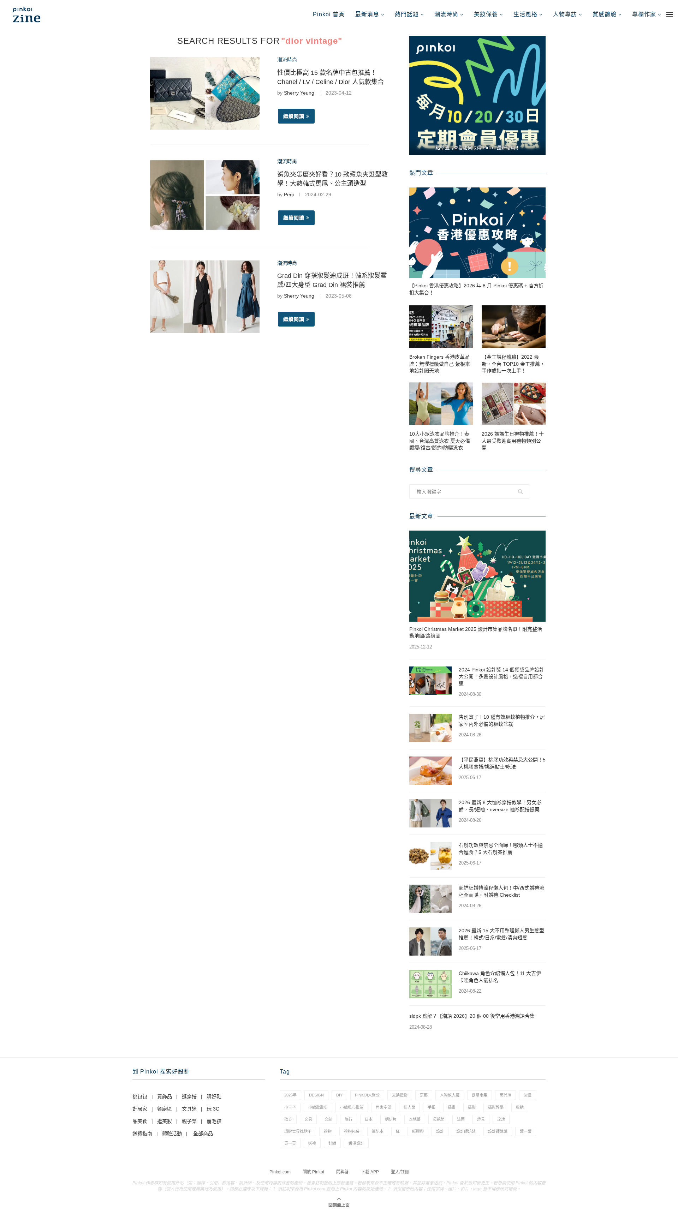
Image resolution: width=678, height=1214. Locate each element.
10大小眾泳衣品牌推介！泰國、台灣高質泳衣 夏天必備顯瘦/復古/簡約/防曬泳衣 (439, 440)
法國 (461, 1119)
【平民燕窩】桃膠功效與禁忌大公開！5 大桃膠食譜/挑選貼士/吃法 (502, 763)
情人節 (409, 1107)
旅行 (348, 1119)
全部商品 (203, 1133)
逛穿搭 (189, 1096)
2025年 (290, 1095)
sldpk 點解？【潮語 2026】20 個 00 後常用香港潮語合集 (472, 1016)
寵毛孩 (214, 1121)
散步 (288, 1119)
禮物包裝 (351, 1131)
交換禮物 (400, 1095)
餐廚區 (164, 1109)
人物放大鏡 (449, 1095)
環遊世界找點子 (297, 1131)
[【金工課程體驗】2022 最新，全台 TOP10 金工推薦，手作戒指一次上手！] (514, 326)
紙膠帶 (418, 1131)
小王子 (290, 1107)
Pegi (289, 194)
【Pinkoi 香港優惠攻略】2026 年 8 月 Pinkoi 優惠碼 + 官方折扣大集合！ (476, 289)
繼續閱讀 (293, 116)
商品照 (505, 1095)
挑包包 (139, 1096)
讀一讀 (525, 1131)
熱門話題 (407, 14)
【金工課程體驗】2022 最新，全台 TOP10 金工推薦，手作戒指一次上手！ (513, 363)
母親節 (439, 1119)
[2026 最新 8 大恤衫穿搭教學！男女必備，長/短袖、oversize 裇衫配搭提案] (430, 813)
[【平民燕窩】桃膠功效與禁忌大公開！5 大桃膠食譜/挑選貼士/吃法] (430, 770)
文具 (308, 1119)
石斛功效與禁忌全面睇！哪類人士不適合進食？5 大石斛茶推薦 (501, 848)
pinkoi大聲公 (367, 1095)
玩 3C (213, 1109)
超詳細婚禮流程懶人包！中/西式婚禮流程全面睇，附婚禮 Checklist (501, 891)
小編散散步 (318, 1107)
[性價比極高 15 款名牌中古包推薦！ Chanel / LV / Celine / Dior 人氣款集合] (205, 93)
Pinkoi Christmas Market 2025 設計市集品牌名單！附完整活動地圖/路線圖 (475, 632)
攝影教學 (496, 1107)
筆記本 (377, 1131)
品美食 (139, 1121)
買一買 (290, 1143)
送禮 (312, 1143)
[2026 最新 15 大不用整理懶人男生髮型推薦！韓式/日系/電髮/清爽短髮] (430, 941)
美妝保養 (486, 14)
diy (339, 1095)
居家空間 (383, 1107)
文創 (328, 1119)
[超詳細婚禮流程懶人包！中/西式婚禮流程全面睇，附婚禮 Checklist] (430, 899)
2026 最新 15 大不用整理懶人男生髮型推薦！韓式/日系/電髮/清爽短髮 (501, 934)
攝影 (472, 1107)
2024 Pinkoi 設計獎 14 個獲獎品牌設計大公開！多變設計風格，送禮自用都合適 (501, 676)
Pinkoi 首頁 (329, 14)
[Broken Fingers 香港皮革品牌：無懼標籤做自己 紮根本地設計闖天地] (441, 326)
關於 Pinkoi (313, 1172)
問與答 (342, 1172)
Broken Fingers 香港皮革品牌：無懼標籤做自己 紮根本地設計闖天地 (439, 363)
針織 (332, 1143)
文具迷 (189, 1109)
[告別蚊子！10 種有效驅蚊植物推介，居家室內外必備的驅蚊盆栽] (430, 728)
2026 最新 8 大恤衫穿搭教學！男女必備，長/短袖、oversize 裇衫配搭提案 (500, 806)
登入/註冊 (400, 1172)
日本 (369, 1119)
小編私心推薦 (351, 1107)
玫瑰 (501, 1119)
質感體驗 (605, 14)
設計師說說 (497, 1131)
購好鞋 (214, 1096)
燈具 (481, 1119)
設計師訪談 (466, 1131)
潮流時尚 (446, 14)
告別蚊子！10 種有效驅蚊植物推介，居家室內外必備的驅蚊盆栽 (502, 720)
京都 (424, 1095)
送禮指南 (142, 1133)
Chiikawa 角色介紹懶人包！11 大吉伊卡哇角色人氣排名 (500, 976)
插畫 (452, 1107)
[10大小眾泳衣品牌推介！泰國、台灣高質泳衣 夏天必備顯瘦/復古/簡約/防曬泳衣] (441, 403)
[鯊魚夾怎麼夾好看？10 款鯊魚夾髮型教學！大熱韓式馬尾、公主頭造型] (205, 195)
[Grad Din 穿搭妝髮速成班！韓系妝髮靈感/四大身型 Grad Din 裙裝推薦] (205, 296)
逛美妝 (164, 1121)
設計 (440, 1131)
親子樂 (189, 1121)
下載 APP (370, 1172)
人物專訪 (565, 14)
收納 (520, 1107)
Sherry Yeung (299, 93)
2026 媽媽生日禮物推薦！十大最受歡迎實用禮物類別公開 (513, 440)
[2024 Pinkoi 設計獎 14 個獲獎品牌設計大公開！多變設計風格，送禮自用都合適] (430, 680)
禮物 (328, 1131)
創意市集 (479, 1095)
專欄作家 (644, 14)
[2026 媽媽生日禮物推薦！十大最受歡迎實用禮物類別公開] (514, 403)
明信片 (391, 1119)
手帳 (431, 1107)
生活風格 (525, 14)
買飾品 (164, 1096)
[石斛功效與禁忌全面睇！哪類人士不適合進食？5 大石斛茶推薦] (430, 856)
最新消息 (367, 14)
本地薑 (415, 1119)
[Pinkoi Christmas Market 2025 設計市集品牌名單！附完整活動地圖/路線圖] (477, 576)
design (316, 1095)
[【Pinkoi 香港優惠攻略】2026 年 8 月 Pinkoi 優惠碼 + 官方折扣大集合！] (477, 232)
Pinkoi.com (280, 1172)
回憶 (527, 1095)
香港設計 (356, 1143)
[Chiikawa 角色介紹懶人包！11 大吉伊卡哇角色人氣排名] (430, 984)
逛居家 (139, 1109)
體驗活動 (172, 1133)
